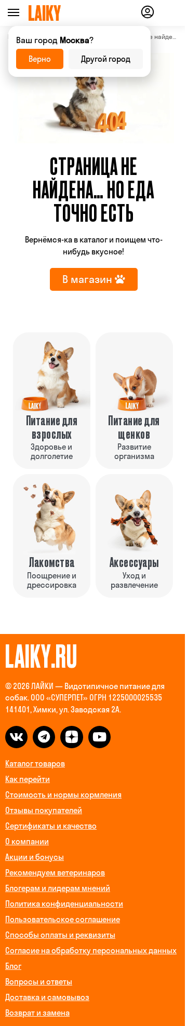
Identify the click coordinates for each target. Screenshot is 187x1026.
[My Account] (147, 13)
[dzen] (71, 737)
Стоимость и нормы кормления (63, 795)
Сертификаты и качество (51, 826)
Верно (40, 59)
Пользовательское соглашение (62, 919)
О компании (27, 841)
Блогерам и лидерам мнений (57, 888)
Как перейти (27, 779)
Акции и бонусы (34, 857)
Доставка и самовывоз (47, 997)
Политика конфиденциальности (64, 904)
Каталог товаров (35, 763)
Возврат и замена (37, 1013)
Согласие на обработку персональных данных (91, 950)
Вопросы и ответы (38, 982)
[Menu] (27, 13)
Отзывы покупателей (43, 810)
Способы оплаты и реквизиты (60, 935)
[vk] (16, 737)
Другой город (105, 59)
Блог (13, 966)
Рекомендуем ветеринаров (55, 873)
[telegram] (44, 737)
